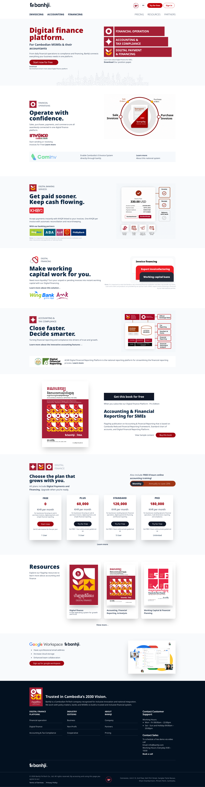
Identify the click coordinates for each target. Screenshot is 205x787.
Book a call (148, 754)
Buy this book (166, 435)
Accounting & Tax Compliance (42, 733)
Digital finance (35, 726)
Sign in (169, 5)
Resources (154, 14)
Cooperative (72, 733)
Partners (170, 14)
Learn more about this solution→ (45, 288)
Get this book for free (129, 397)
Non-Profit (72, 726)
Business (71, 720)
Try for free (155, 5)
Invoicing (36, 14)
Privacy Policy (51, 782)
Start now (45, 524)
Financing (75, 14)
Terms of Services (36, 782)
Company (109, 720)
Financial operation (38, 720)
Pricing (139, 14)
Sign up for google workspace (46, 663)
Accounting (55, 14)
